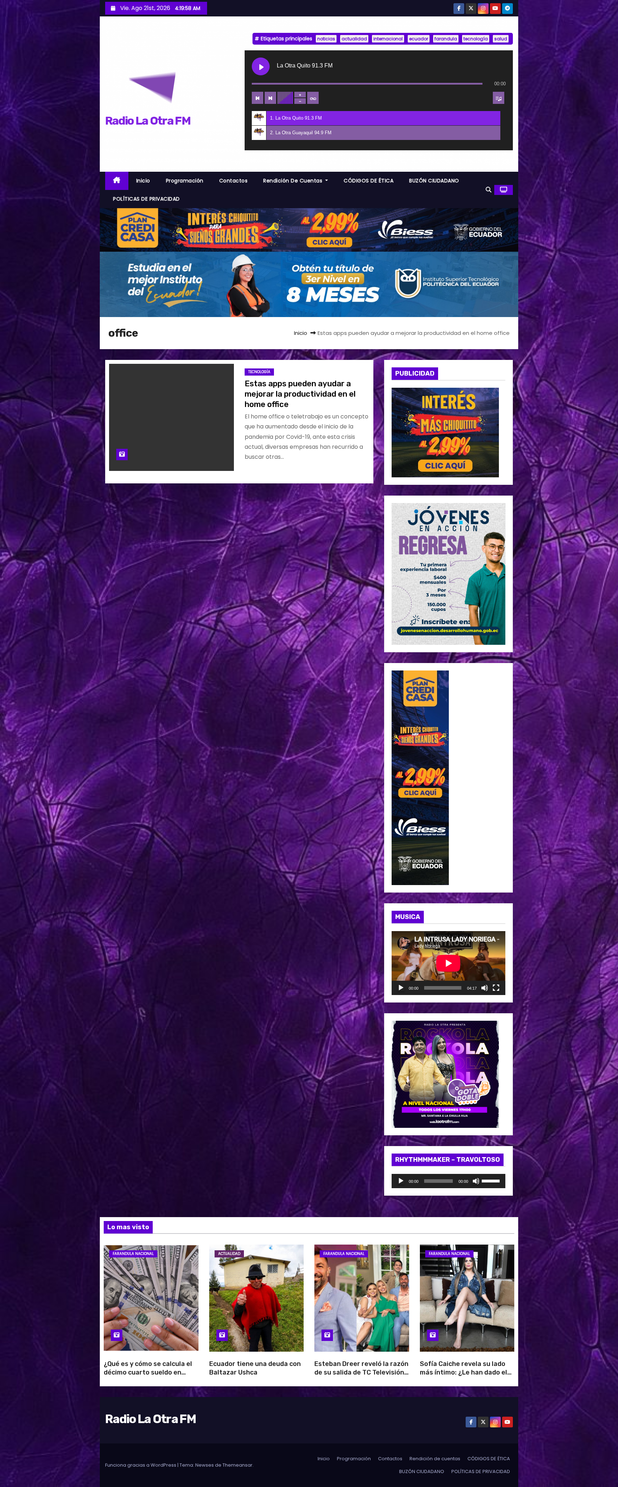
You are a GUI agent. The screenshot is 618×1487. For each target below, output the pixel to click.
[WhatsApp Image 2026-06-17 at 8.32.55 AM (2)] (420, 777)
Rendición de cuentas (293, 180)
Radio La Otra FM (147, 120)
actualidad (354, 39)
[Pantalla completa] (496, 987)
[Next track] (270, 98)
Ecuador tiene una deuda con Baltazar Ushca (255, 1368)
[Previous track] (257, 98)
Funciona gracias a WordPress (141, 1465)
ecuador (418, 39)
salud (500, 39)
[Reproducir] (400, 987)
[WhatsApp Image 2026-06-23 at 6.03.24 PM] (309, 284)
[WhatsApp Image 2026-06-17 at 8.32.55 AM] (445, 432)
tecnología (476, 39)
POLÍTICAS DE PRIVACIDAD (146, 198)
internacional (388, 39)
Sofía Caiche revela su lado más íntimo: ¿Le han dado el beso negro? (463, 1372)
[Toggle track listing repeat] (313, 98)
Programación (184, 180)
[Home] (116, 181)
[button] (488, 190)
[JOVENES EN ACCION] (448, 573)
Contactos (233, 180)
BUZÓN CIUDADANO (434, 180)
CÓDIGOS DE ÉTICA (368, 180)
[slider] (492, 1180)
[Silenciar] (484, 987)
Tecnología (259, 372)
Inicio (143, 180)
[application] (448, 963)
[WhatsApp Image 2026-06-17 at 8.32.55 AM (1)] (309, 229)
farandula (446, 39)
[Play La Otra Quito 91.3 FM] (261, 66)
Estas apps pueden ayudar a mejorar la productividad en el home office (300, 394)
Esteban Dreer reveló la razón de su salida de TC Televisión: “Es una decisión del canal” (361, 1372)
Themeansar (237, 1465)
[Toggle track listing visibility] (498, 98)
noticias (326, 39)
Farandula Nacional (133, 1253)
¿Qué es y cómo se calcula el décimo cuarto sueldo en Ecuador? (148, 1372)
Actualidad (229, 1253)
